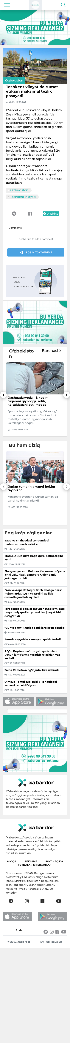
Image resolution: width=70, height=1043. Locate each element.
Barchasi (50, 350)
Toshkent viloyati (23, 197)
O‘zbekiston (14, 80)
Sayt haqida (54, 861)
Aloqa (11, 861)
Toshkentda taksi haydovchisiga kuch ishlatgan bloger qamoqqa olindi (33, 490)
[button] (3, 414)
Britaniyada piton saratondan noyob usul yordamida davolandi (33, 399)
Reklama (30, 861)
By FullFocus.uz (51, 942)
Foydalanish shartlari (35, 864)
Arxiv (18, 930)
